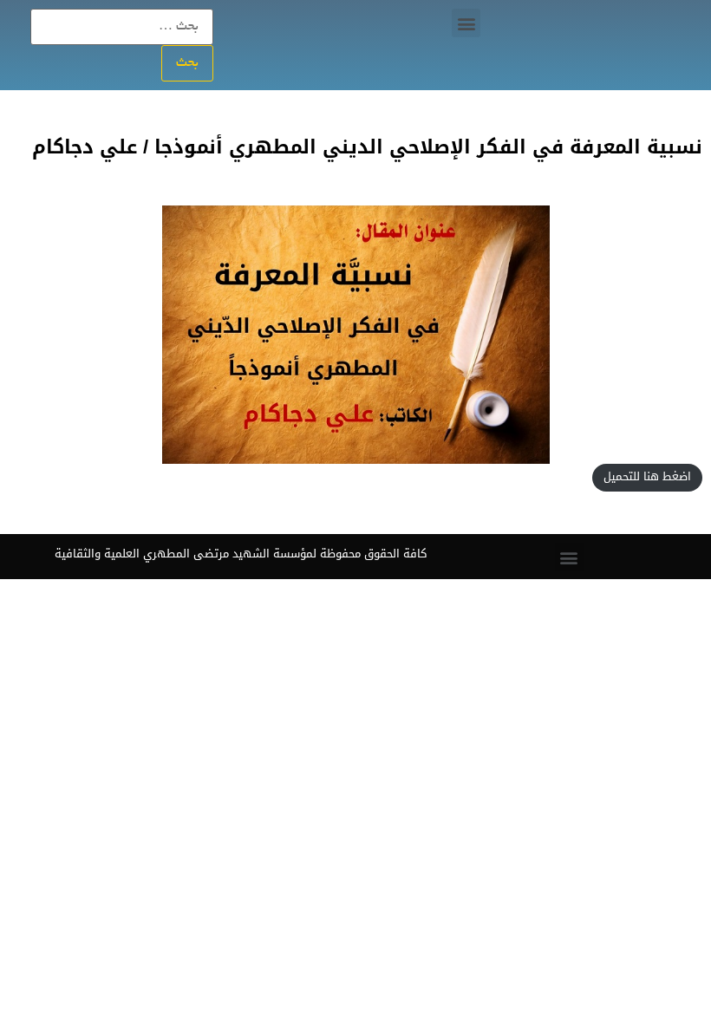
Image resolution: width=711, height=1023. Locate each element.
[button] (466, 23)
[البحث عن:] (121, 27)
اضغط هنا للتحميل (647, 476)
